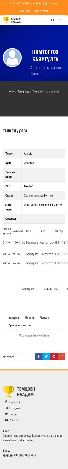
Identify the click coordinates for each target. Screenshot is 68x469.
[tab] (14, 317)
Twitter (13, 414)
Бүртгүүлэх (41, 11)
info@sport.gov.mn (48, 3)
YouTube (14, 420)
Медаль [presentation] (29, 317)
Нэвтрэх (25, 11)
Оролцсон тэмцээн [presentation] (19, 325)
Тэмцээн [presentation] (14, 318)
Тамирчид (23, 91)
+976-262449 (22, 3)
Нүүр (11, 91)
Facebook (14, 402)
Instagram (14, 408)
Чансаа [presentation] (44, 317)
